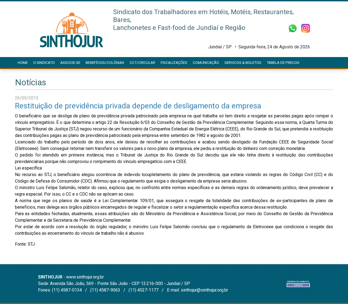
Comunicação (206, 62)
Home (23, 62)
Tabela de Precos (283, 62)
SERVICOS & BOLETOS (243, 62)
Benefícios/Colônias (105, 62)
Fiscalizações (174, 62)
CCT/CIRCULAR (142, 62)
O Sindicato (44, 62)
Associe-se (70, 62)
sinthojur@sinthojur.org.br (204, 290)
